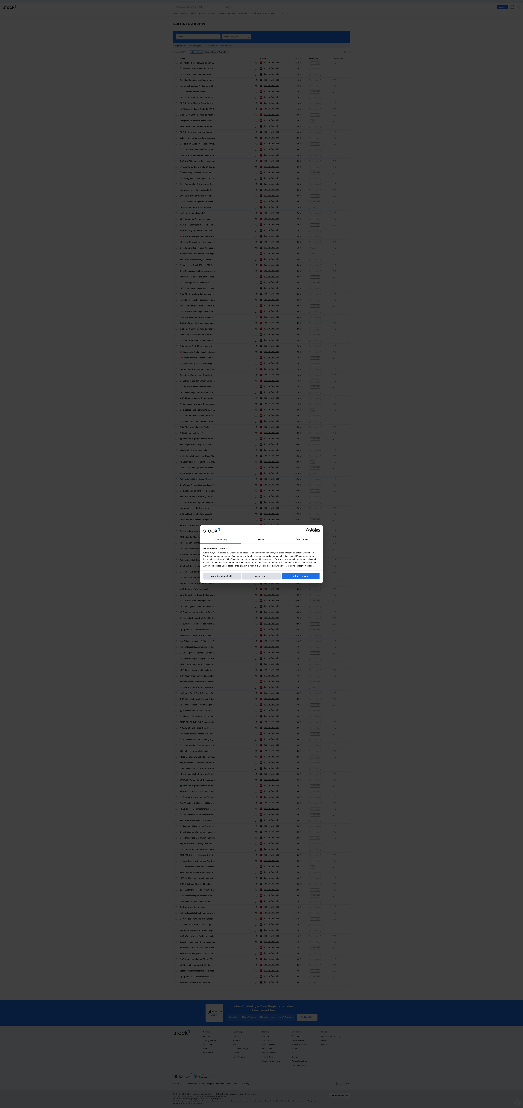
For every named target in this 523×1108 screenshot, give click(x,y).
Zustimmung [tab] (221, 539)
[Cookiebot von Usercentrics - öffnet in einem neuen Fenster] (308, 530)
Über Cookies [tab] (302, 539)
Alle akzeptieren (300, 576)
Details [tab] (261, 539)
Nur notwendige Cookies (222, 576)
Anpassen (260, 576)
